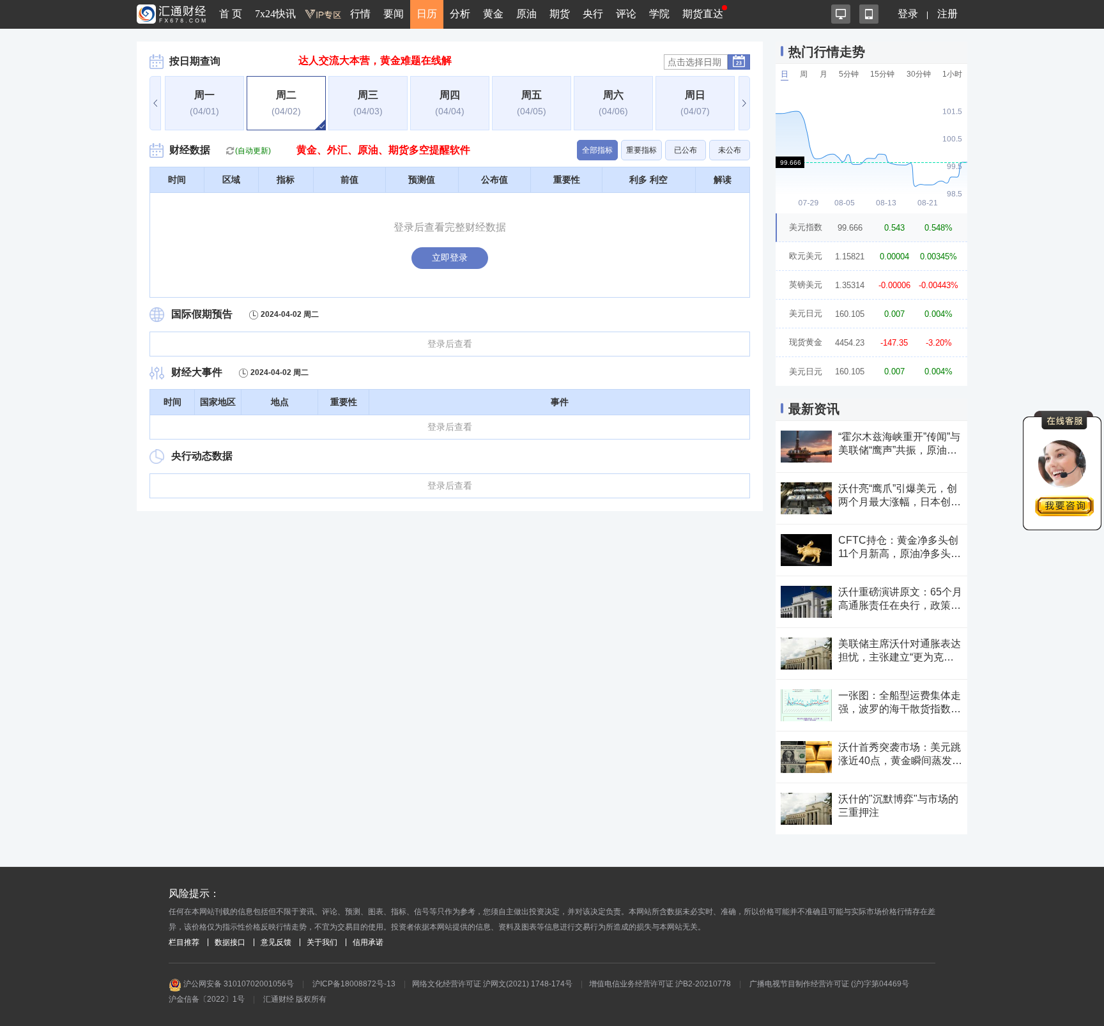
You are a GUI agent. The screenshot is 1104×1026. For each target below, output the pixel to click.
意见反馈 (276, 942)
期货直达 (702, 13)
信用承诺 (368, 942)
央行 (593, 13)
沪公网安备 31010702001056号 (237, 983)
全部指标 (597, 150)
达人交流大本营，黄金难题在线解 (375, 60)
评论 (626, 13)
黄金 (493, 13)
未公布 (729, 150)
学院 (659, 13)
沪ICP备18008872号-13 (353, 983)
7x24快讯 (275, 13)
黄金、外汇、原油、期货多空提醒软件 (383, 149)
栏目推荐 (184, 942)
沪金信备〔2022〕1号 (207, 999)
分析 (460, 13)
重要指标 (641, 150)
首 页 (230, 13)
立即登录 (450, 257)
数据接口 (230, 942)
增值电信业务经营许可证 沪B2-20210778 (660, 983)
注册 (947, 13)
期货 (559, 13)
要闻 (393, 13)
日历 (427, 13)
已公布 (685, 150)
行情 (360, 13)
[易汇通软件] (840, 14)
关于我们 (322, 942)
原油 (526, 13)
